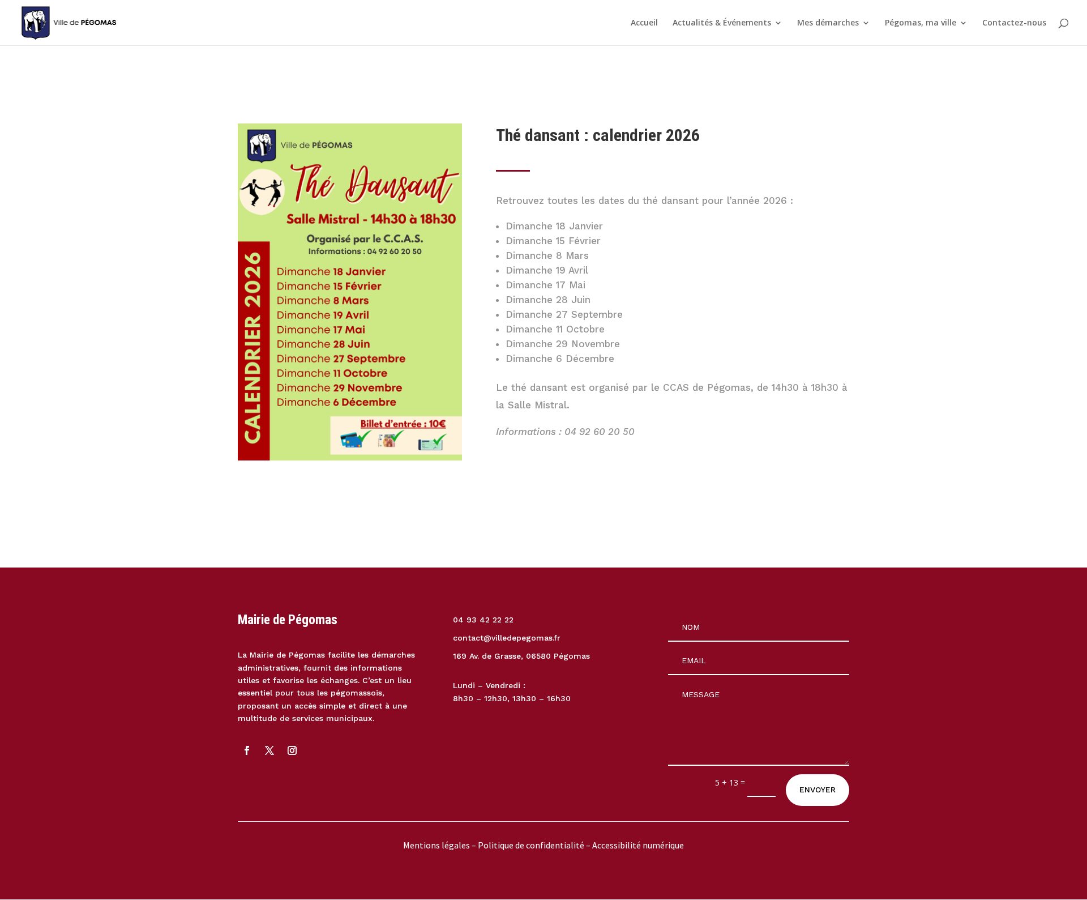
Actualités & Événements (722, 23)
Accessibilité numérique (638, 845)
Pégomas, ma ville (920, 23)
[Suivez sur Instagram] (292, 750)
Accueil (644, 23)
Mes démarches (828, 23)
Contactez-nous (1014, 23)
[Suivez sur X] (269, 750)
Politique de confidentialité (532, 845)
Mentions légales (436, 845)
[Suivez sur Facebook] (247, 750)
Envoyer (817, 789)
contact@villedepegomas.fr (506, 637)
